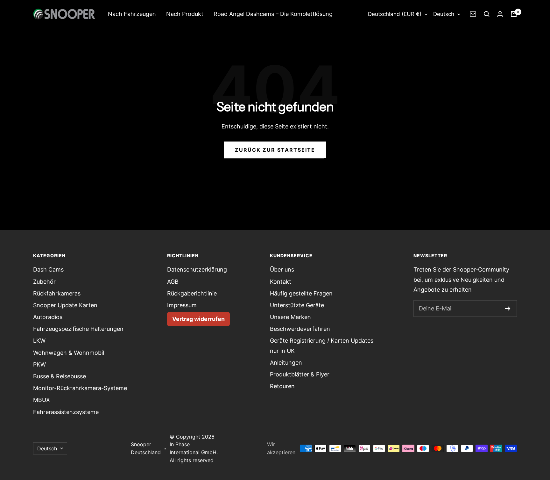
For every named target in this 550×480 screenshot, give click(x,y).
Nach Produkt (184, 14)
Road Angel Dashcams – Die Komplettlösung (273, 14)
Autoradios (47, 317)
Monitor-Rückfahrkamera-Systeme (80, 388)
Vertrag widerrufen (198, 319)
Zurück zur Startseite (275, 150)
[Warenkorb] (514, 14)
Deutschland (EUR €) (394, 14)
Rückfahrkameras (57, 293)
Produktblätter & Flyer (299, 374)
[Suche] (487, 14)
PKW (39, 364)
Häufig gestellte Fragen (301, 293)
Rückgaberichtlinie (192, 293)
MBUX (41, 399)
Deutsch (443, 14)
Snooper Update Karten (65, 305)
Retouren (282, 386)
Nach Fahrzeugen (132, 14)
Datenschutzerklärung (197, 269)
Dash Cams (48, 269)
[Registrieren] (508, 308)
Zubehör (44, 281)
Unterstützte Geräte (297, 305)
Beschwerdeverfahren (300, 328)
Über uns (282, 269)
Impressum (182, 305)
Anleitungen (286, 362)
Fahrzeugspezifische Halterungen (78, 328)
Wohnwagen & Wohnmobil (68, 352)
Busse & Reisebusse (59, 376)
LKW (39, 340)
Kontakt (280, 281)
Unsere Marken (290, 317)
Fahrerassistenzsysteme (66, 412)
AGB (173, 281)
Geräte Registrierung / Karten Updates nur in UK (321, 345)
